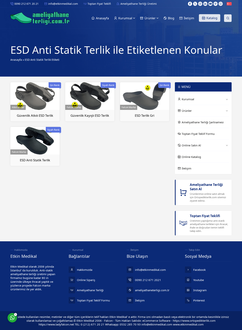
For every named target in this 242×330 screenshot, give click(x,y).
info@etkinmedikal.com (63, 3)
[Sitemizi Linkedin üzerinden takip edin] (205, 4)
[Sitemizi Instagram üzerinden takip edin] (200, 4)
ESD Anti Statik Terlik (35, 160)
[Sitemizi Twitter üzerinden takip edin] (195, 4)
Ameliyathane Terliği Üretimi (138, 3)
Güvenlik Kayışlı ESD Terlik (90, 115)
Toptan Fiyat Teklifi (99, 3)
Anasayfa (16, 59)
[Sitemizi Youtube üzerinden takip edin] (210, 4)
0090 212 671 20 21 (26, 3)
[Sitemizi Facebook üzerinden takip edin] (190, 4)
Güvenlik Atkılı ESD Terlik (35, 115)
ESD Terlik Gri (144, 115)
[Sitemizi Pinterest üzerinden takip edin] (215, 4)
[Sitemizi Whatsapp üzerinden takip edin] (221, 4)
